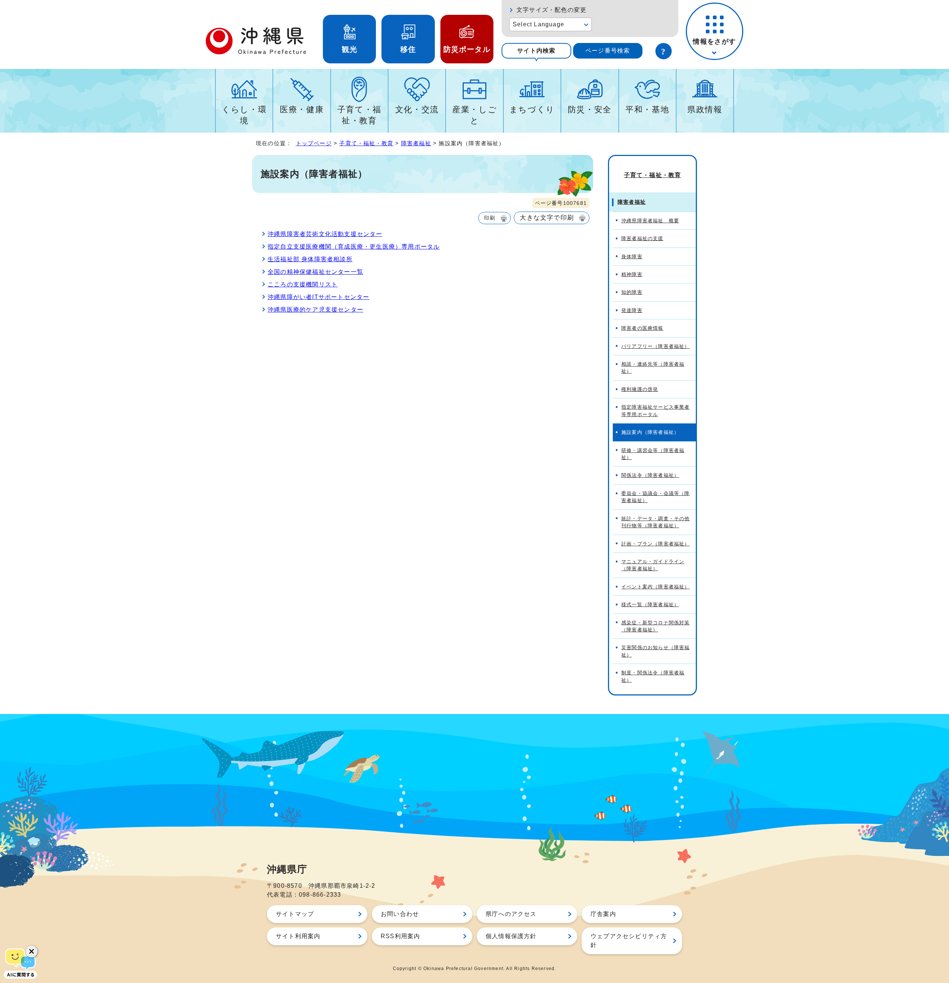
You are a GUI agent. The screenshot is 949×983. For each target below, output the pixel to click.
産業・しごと (474, 115)
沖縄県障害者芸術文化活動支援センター (325, 234)
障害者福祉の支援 (642, 238)
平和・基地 (647, 109)
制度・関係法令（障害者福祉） (652, 676)
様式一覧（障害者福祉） (650, 604)
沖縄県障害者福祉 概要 (650, 220)
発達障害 (631, 310)
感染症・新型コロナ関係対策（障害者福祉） (655, 626)
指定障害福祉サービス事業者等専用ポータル (655, 410)
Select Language (538, 24)
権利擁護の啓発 (639, 389)
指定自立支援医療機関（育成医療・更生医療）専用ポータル (354, 246)
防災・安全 (590, 109)
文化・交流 (417, 109)
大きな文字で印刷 (547, 217)
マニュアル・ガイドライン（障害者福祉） (652, 565)
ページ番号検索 (607, 50)
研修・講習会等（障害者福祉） (652, 454)
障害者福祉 (416, 143)
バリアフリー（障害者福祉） (655, 346)
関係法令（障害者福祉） (650, 475)
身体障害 (631, 256)
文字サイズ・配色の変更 (551, 10)
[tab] (536, 51)
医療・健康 (302, 109)
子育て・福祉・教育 (359, 115)
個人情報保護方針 (511, 936)
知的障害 (631, 292)
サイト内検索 (536, 50)
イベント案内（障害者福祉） (655, 587)
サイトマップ (295, 914)
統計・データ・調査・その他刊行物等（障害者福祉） (655, 522)
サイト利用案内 (298, 936)
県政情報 (705, 109)
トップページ (314, 143)
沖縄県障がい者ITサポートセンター (318, 297)
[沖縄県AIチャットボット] (20, 962)
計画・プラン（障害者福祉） (655, 544)
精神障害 (631, 274)
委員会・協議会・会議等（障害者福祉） (655, 497)
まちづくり (532, 109)
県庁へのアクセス (511, 914)
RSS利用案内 (400, 936)
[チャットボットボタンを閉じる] (31, 951)
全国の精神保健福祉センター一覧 (315, 272)
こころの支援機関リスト (303, 284)
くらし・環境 (244, 115)
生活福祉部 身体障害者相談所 (310, 259)
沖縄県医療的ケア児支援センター (315, 309)
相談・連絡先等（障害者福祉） (652, 367)
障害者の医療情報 (642, 328)
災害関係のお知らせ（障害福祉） (655, 651)
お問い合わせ (400, 914)
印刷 (489, 218)
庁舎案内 (603, 914)
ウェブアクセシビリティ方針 (629, 940)
